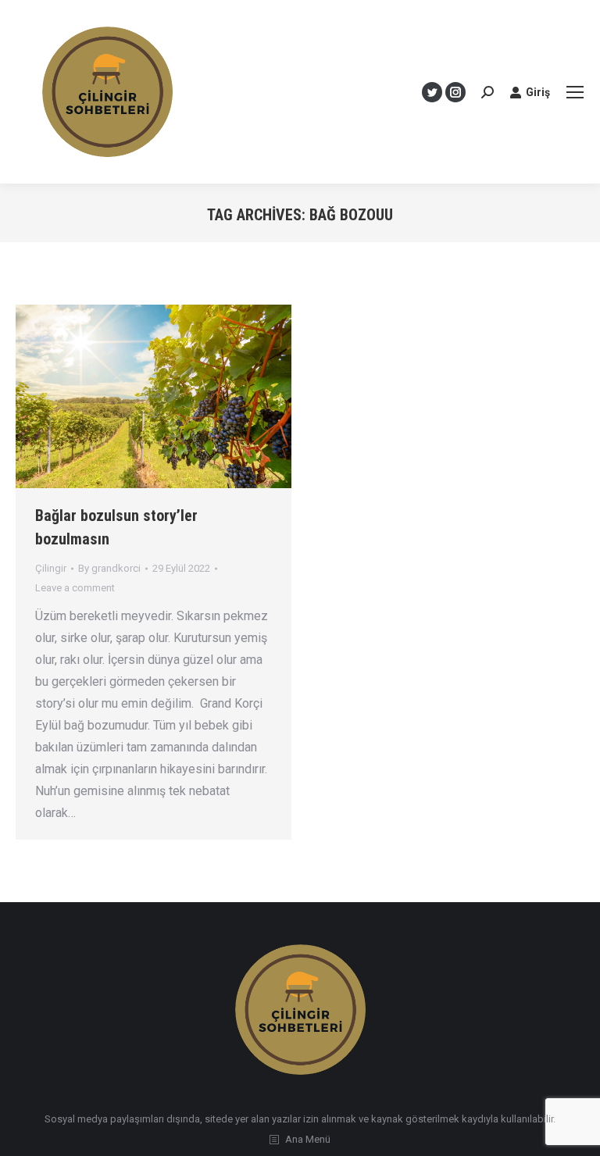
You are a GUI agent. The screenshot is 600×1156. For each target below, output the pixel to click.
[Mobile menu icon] (575, 92)
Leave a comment (75, 588)
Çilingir (50, 568)
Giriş (538, 92)
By (109, 568)
